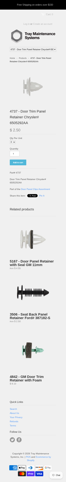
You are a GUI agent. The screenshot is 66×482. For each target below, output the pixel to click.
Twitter (12, 439)
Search (13, 409)
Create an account (42, 24)
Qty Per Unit (16, 138)
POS (28, 457)
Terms (13, 425)
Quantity (14, 148)
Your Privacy (16, 417)
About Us (14, 413)
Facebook (19, 439)
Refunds (14, 421)
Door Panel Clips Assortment (35, 189)
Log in (26, 24)
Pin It (41, 195)
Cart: (49, 14)
